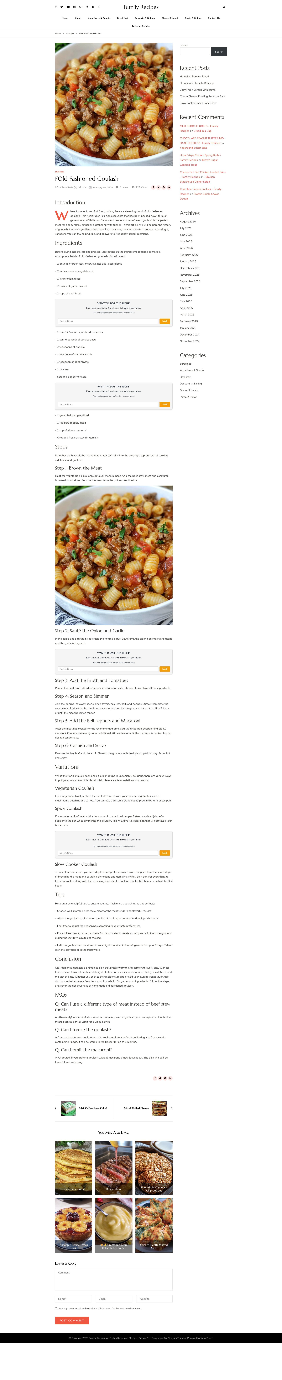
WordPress (206, 1338)
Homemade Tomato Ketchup (197, 83)
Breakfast (122, 18)
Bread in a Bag (203, 131)
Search (184, 45)
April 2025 (186, 308)
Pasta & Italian (193, 18)
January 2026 (188, 261)
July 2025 (186, 288)
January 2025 (188, 328)
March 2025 (187, 314)
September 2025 (190, 281)
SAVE (164, 321)
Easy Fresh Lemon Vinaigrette (198, 90)
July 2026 (186, 228)
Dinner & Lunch (170, 18)
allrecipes (59, 172)
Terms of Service (141, 26)
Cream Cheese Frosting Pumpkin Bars (202, 96)
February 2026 (189, 255)
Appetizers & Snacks (99, 18)
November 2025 (189, 274)
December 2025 (189, 268)
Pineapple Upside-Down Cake (73, 1246)
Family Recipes (141, 7)
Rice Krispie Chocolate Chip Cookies (154, 1189)
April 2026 (186, 248)
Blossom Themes (176, 1338)
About (78, 18)
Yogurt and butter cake (193, 147)
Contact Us (214, 18)
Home (65, 18)
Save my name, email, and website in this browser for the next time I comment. (100, 1308)
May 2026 (186, 241)
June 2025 (186, 294)
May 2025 (186, 301)
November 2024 (189, 341)
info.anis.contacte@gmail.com (71, 187)
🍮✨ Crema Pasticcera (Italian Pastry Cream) (113, 1246)
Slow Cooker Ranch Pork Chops (198, 103)
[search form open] (224, 7)
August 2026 (188, 221)
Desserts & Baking (145, 18)
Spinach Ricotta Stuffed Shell (154, 1246)
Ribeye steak (113, 1189)
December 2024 (189, 334)
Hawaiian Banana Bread (194, 76)
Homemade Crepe (74, 1189)
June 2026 (186, 235)
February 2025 (189, 321)
